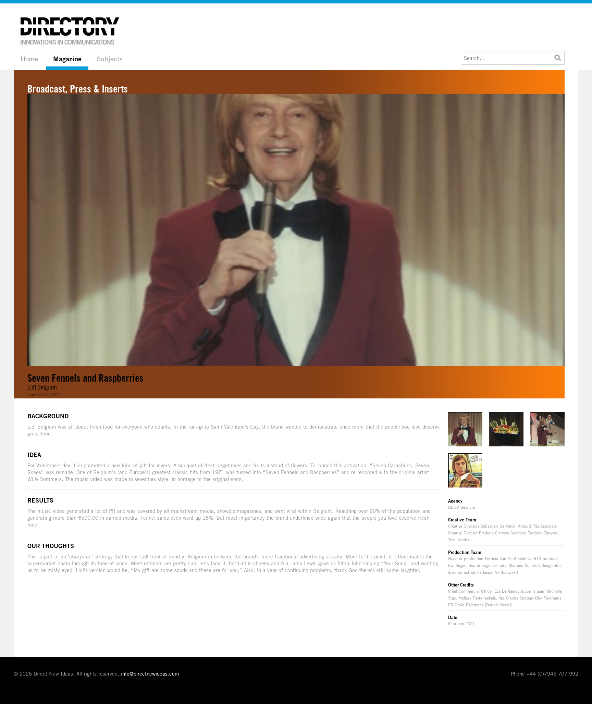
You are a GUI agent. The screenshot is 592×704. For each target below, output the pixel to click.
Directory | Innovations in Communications (70, 31)
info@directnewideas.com (150, 673)
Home (29, 59)
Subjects (110, 59)
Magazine (67, 59)
